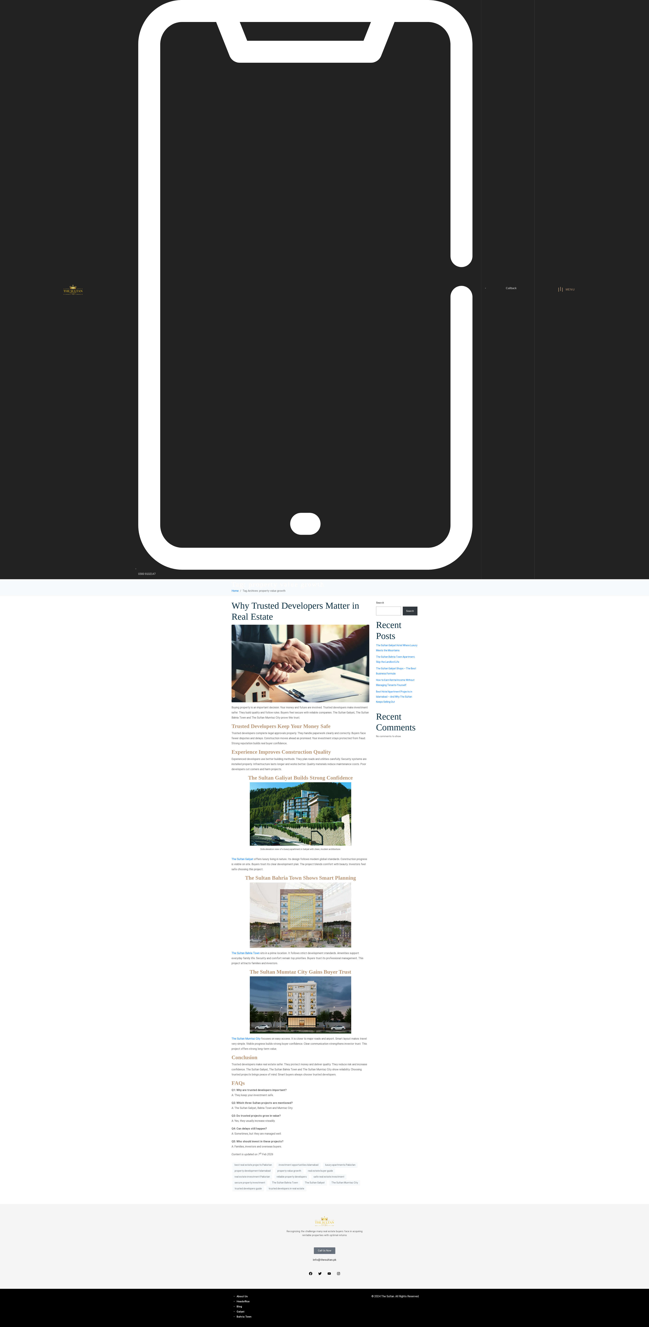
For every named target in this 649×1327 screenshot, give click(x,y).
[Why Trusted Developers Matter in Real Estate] (300, 663)
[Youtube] (329, 1273)
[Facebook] (310, 1273)
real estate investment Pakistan (252, 1176)
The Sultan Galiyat (242, 859)
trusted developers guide (248, 1188)
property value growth (289, 1170)
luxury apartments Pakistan (340, 1165)
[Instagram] (338, 1273)
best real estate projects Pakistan (253, 1165)
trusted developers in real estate (286, 1188)
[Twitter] (320, 1273)
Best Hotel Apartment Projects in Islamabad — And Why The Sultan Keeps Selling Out (394, 696)
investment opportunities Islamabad (298, 1165)
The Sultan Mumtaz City (246, 1038)
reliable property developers (292, 1176)
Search (380, 602)
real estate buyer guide (320, 1170)
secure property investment (250, 1182)
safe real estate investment (329, 1176)
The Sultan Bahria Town (246, 953)
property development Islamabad (253, 1170)
